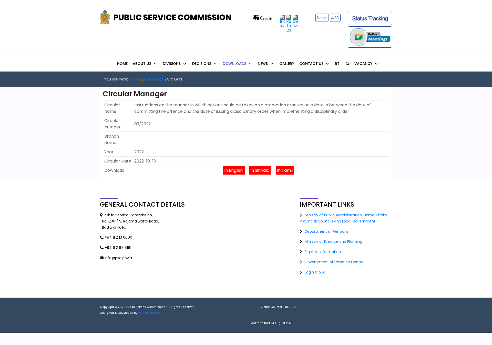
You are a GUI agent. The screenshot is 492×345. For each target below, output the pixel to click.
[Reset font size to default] (288, 24)
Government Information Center (334, 262)
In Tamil (285, 170)
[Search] (347, 63)
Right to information (323, 251)
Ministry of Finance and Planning (333, 241)
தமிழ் (335, 17)
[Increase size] (282, 21)
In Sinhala (259, 170)
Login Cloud (315, 272)
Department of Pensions (326, 231)
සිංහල (322, 17)
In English (234, 170)
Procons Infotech (150, 313)
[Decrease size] (295, 21)
